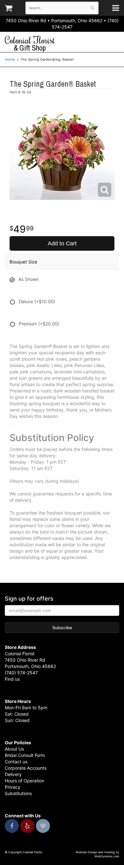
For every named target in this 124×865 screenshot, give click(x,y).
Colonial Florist (30, 43)
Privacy (12, 787)
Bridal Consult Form (25, 755)
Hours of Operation (24, 780)
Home (10, 59)
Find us (12, 679)
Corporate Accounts (25, 768)
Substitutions (18, 793)
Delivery (13, 774)
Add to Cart (62, 243)
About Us (14, 749)
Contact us (16, 761)
